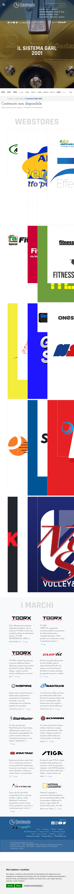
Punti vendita (44, 17)
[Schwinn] (52, 718)
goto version (25, 23)
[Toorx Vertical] (52, 618)
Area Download (52, 3)
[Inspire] (21, 685)
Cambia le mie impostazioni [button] (33, 886)
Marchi (48, 9)
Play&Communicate (46, 12)
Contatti (61, 17)
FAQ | (45, 3)
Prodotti (54, 9)
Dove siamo (62, 6)
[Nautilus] (52, 686)
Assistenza (61, 3)
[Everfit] (52, 653)
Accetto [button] (10, 886)
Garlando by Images (46, 14)
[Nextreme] (22, 785)
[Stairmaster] (22, 718)
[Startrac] (22, 753)
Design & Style (59, 12)
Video (56, 14)
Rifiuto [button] (18, 886)
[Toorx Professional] (22, 618)
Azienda (42, 9)
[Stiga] (52, 753)
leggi (26, 641)
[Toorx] (22, 653)
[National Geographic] (52, 785)
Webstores (53, 17)
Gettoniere (37, 43)
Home (38, 829)
